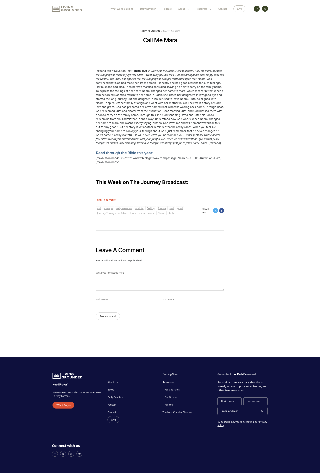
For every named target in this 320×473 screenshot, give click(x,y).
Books (111, 389)
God (172, 208)
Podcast (167, 8)
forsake (162, 208)
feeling (151, 208)
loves (133, 213)
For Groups (171, 397)
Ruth (171, 213)
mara (142, 213)
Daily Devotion (148, 8)
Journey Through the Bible (112, 213)
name (151, 213)
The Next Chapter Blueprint (177, 412)
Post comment (108, 316)
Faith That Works (106, 199)
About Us (113, 382)
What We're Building (122, 8)
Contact (222, 8)
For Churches (172, 389)
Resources (202, 8)
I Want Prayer (63, 405)
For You (169, 404)
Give (239, 8)
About (182, 8)
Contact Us (114, 412)
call (99, 208)
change (108, 208)
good (180, 208)
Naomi (161, 213)
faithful (139, 208)
